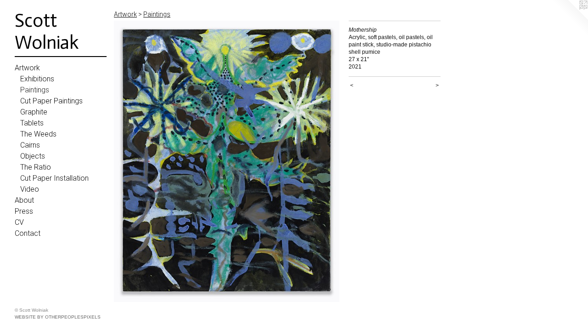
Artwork (27, 67)
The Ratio (35, 167)
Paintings (34, 90)
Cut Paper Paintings (51, 101)
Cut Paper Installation (54, 178)
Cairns (30, 145)
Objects (32, 156)
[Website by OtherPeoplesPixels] (569, 18)
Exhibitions (37, 78)
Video (29, 189)
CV (19, 222)
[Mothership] (226, 161)
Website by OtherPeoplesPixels (58, 317)
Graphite (33, 112)
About (24, 200)
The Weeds (38, 134)
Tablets (32, 123)
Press (24, 211)
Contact (27, 233)
